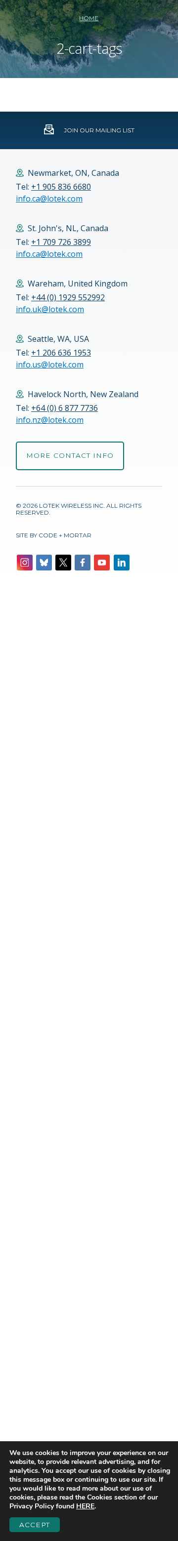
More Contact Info (70, 455)
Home (88, 18)
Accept (34, 1525)
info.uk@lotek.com (50, 309)
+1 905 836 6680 (61, 186)
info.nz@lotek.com (50, 419)
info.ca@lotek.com (49, 198)
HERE (85, 1506)
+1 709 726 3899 (61, 242)
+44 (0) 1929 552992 (68, 297)
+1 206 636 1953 (61, 352)
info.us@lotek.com (50, 364)
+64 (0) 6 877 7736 (64, 408)
